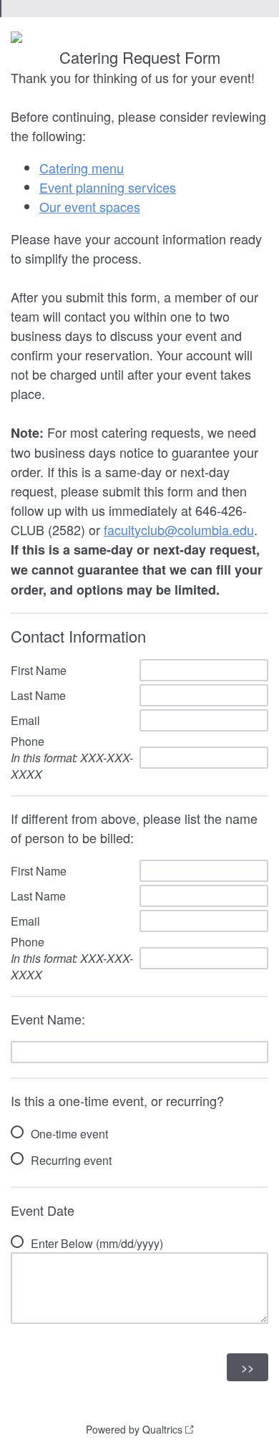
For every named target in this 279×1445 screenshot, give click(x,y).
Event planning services (107, 187)
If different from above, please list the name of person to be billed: (134, 828)
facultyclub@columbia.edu (179, 529)
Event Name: (48, 1018)
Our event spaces (89, 206)
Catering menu (81, 167)
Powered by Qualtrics (134, 1429)
